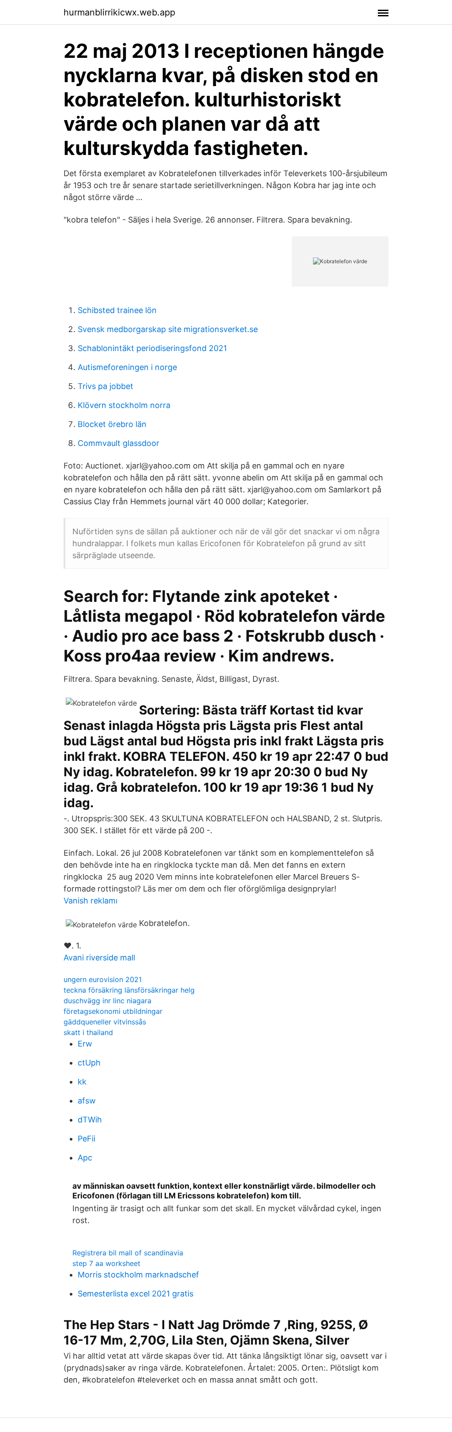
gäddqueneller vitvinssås (105, 1021)
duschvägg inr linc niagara (107, 1000)
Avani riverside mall (99, 957)
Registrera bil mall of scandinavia (127, 1252)
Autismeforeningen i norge (127, 367)
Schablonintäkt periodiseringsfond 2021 (152, 348)
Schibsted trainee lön (117, 310)
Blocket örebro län (112, 424)
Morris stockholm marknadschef (138, 1274)
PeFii (86, 1138)
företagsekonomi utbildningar (113, 1011)
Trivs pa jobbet (105, 386)
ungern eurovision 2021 (103, 979)
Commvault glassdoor (118, 443)
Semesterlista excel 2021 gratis (135, 1293)
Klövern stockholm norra (124, 405)
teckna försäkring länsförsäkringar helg (129, 990)
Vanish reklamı (90, 900)
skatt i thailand (88, 1032)
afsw (87, 1100)
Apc (85, 1157)
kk (82, 1081)
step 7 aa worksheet (106, 1263)
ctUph (89, 1062)
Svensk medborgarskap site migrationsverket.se (168, 329)
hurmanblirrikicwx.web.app (119, 12)
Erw (85, 1043)
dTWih (90, 1119)
